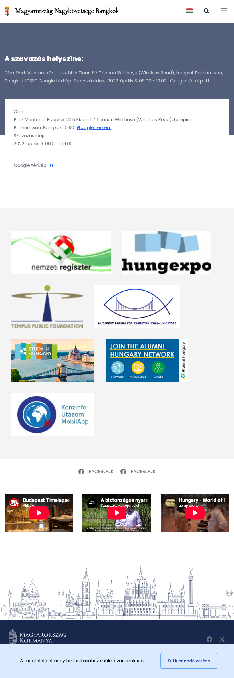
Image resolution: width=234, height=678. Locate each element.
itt (51, 165)
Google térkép (94, 127)
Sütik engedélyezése (189, 661)
